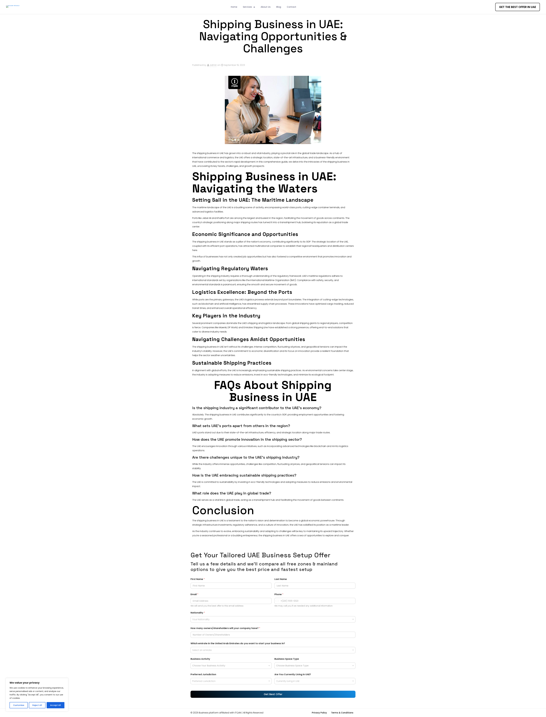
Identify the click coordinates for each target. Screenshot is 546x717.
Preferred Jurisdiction (203, 674)
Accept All (55, 705)
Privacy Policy (319, 712)
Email (194, 594)
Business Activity (200, 659)
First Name (198, 579)
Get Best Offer (273, 694)
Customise (18, 705)
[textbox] (230, 665)
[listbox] (231, 681)
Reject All (37, 705)
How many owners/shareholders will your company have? (225, 628)
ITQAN (238, 712)
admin (213, 65)
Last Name (280, 579)
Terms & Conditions (342, 712)
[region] (37, 694)
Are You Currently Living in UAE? (292, 674)
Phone (278, 594)
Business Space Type (286, 659)
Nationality (198, 612)
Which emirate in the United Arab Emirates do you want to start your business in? (238, 643)
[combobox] (273, 619)
